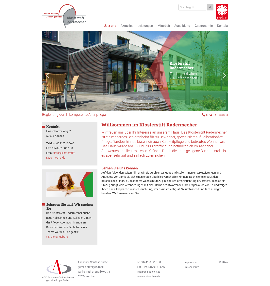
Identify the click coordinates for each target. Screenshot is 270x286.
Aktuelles (127, 26)
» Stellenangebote (57, 236)
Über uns (110, 26)
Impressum (190, 262)
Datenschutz (191, 266)
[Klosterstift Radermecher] (64, 16)
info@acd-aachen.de (148, 271)
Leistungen (145, 26)
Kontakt (222, 26)
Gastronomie (204, 26)
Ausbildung (182, 26)
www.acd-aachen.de (148, 276)
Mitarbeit (164, 26)
